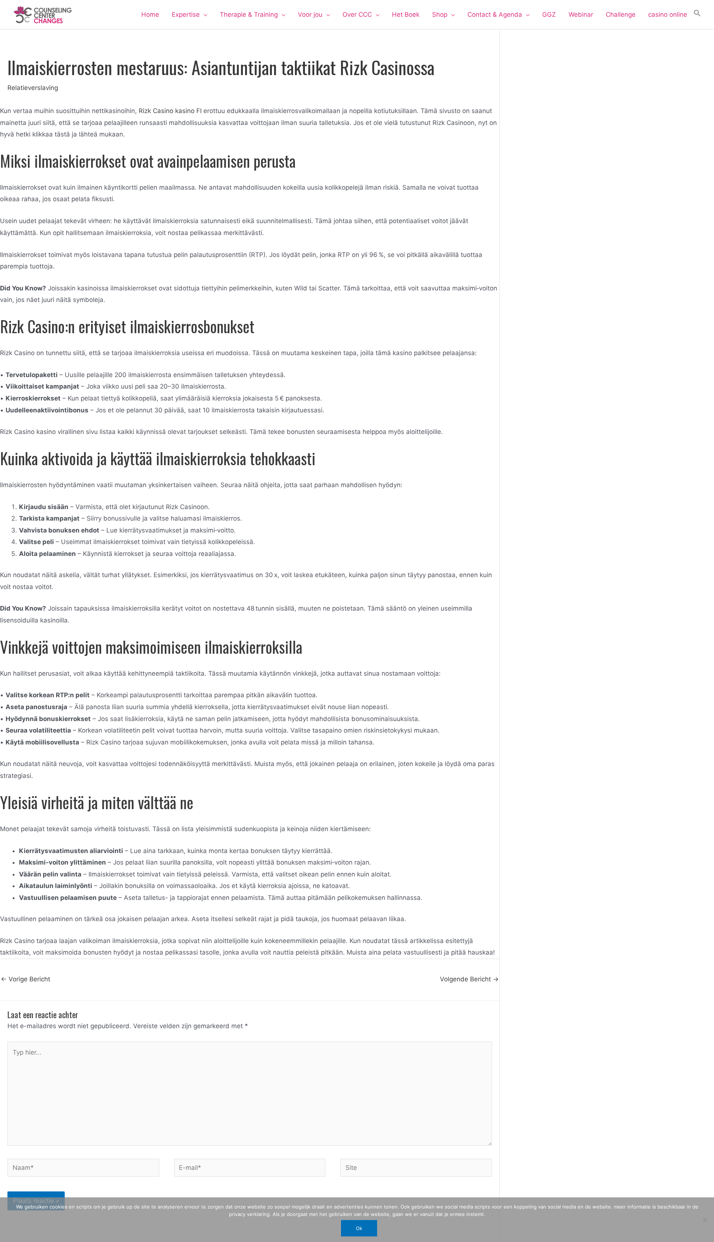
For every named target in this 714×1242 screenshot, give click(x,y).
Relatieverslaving (32, 87)
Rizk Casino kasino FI (170, 111)
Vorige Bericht (25, 979)
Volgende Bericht (469, 979)
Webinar (581, 14)
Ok (359, 1228)
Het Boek (405, 14)
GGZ (549, 14)
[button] (697, 14)
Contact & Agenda (494, 14)
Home (150, 14)
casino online (667, 14)
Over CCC (357, 14)
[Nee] (704, 1219)
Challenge (621, 14)
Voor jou (310, 14)
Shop (439, 14)
